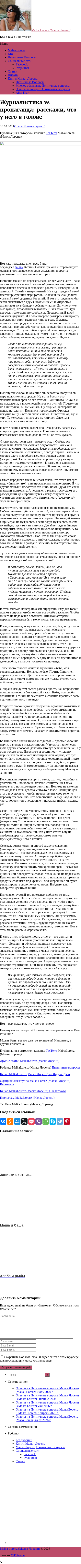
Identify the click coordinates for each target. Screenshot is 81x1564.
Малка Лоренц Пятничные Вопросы (40, 1447)
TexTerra (51, 133)
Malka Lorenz (16, 50)
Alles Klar (22, 92)
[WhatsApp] (45, 1121)
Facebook (22, 64)
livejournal (22, 68)
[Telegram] (60, 1121)
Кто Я (12, 53)
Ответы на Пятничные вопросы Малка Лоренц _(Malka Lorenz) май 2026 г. (47, 1404)
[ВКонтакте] (3, 1121)
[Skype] (53, 1121)
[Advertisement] (40, 1503)
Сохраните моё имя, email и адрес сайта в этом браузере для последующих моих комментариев (39, 1358)
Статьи (12, 71)
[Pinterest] (67, 1121)
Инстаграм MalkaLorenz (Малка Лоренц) (27, 1097)
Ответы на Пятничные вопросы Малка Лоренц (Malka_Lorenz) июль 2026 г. (47, 1390)
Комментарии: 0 (34, 126)
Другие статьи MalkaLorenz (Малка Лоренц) (29, 1060)
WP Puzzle (18, 1555)
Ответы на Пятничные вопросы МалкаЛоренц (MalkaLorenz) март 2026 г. (47, 1418)
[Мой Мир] (17, 1121)
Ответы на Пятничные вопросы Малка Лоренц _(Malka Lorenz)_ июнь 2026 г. (47, 1397)
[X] (24, 1121)
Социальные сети (19, 61)
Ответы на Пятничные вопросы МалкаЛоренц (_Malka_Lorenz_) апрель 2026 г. (47, 1411)
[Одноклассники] (10, 1121)
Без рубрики (24, 1440)
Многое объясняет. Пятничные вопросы (43, 85)
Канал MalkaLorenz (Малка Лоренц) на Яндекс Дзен (35, 1074)
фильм (19, 267)
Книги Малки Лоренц (23, 78)
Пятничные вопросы (66, 1067)
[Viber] (38, 1121)
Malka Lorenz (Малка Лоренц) (51, 30)
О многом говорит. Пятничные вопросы (43, 89)
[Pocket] (31, 1121)
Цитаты (13, 75)
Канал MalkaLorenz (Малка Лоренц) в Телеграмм (33, 1091)
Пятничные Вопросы (22, 57)
